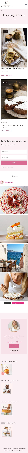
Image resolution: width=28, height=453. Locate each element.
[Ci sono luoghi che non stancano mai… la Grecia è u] (14, 258)
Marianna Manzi (4, 71)
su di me (14, 345)
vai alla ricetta (5, 75)
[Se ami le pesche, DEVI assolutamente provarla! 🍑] (14, 229)
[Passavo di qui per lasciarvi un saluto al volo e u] (14, 286)
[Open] (26, 4)
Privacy (22, 450)
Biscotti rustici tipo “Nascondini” (12, 69)
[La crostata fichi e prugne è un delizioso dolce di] (14, 200)
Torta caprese (6, 120)
